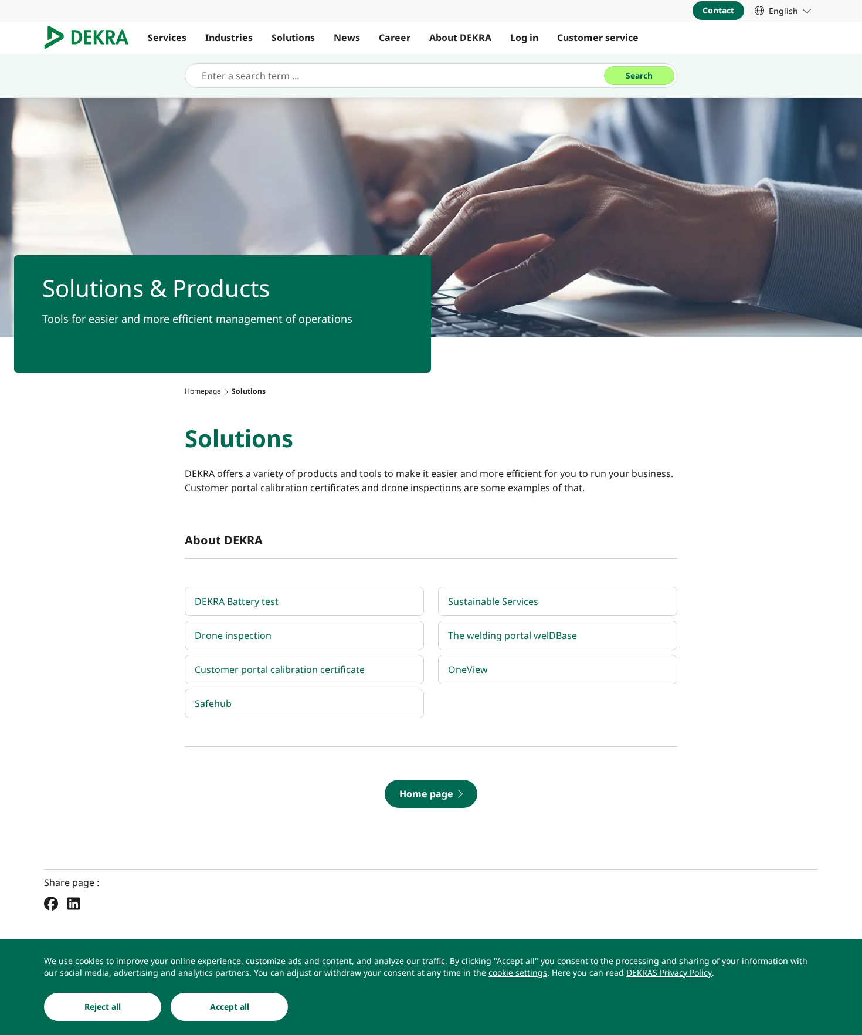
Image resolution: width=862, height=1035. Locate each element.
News (347, 37)
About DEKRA (460, 37)
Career (394, 37)
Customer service (598, 37)
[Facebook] (51, 903)
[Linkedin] (73, 903)
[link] (783, 10)
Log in (524, 37)
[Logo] (91, 37)
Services (167, 37)
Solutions (293, 37)
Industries (229, 37)
